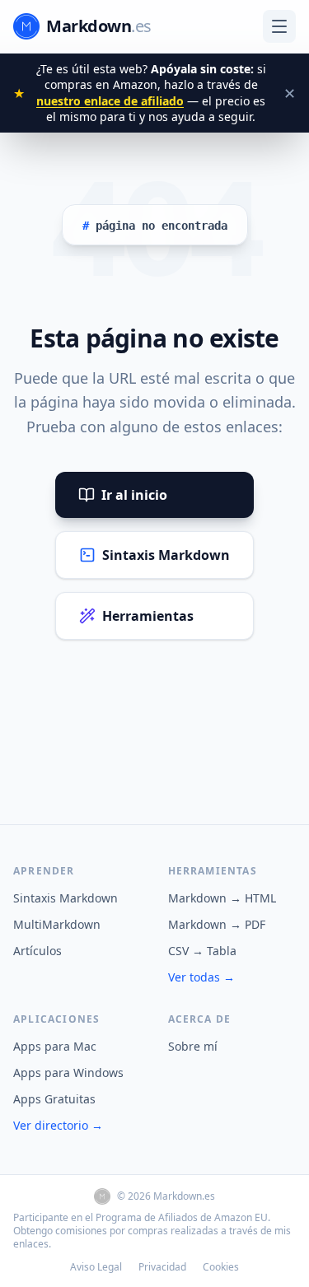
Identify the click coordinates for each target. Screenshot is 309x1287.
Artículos (37, 950)
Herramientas (148, 616)
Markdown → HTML (222, 898)
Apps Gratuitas (54, 1099)
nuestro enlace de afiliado (110, 101)
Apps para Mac (54, 1046)
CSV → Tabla (202, 950)
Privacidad (162, 1267)
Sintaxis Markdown (166, 555)
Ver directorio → (58, 1125)
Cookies (221, 1267)
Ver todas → (201, 977)
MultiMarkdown (57, 924)
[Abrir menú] (279, 26)
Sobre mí (193, 1046)
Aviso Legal (96, 1267)
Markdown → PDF (216, 924)
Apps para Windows (68, 1072)
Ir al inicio (134, 495)
